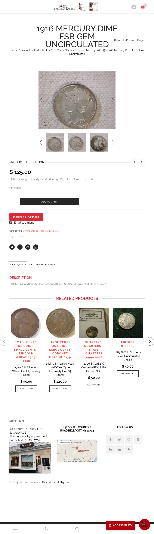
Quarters (93, 342)
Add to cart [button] (26, 388)
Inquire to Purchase (26, 216)
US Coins (58, 50)
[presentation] (41, 100)
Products (26, 50)
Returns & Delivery (42, 264)
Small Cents (26, 342)
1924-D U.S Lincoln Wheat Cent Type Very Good (26, 371)
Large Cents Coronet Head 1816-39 (60, 353)
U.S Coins (19, 236)
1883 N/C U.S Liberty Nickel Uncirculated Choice (128, 356)
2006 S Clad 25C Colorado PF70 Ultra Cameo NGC (93, 367)
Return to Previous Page (129, 40)
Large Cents (60, 342)
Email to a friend (24, 222)
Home (14, 50)
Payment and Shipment (56, 482)
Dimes (70, 50)
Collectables (42, 50)
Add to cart (49, 201)
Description (18, 264)
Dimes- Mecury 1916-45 (91, 50)
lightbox (45, 122)
